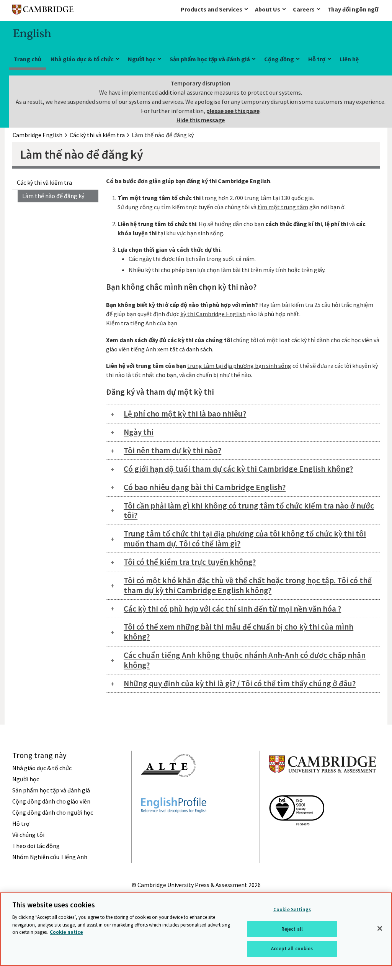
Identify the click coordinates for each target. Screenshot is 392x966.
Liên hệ (349, 59)
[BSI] (296, 839)
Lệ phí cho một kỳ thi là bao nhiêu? (185, 413)
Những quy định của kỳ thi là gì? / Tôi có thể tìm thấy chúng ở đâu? (240, 683)
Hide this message (200, 120)
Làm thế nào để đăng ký (53, 196)
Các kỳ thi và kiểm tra (44, 182)
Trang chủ (27, 59)
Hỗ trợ (316, 59)
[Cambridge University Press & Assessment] (322, 788)
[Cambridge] (43, 11)
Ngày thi (139, 432)
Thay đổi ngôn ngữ (352, 9)
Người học (141, 59)
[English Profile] (173, 826)
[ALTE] (168, 791)
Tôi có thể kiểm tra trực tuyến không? (190, 562)
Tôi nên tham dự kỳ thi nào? (172, 450)
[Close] (379, 928)
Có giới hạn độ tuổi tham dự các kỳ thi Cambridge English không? (238, 469)
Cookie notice (66, 932)
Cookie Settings (292, 909)
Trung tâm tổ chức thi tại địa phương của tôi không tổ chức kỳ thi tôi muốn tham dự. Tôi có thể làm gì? (245, 538)
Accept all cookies (292, 948)
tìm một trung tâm (283, 207)
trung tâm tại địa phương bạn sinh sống (239, 365)
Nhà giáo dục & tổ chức (82, 59)
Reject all (292, 929)
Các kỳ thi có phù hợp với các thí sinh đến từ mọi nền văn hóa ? (232, 609)
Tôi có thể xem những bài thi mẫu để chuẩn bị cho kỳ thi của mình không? (238, 632)
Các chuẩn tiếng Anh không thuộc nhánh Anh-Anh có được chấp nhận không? (245, 660)
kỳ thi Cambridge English (213, 314)
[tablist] (243, 414)
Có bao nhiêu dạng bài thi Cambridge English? (205, 487)
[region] (196, 929)
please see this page (233, 111)
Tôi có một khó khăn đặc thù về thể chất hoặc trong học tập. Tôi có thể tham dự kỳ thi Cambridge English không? (248, 585)
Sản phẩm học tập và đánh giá (210, 59)
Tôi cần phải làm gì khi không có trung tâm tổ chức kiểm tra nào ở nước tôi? (249, 510)
